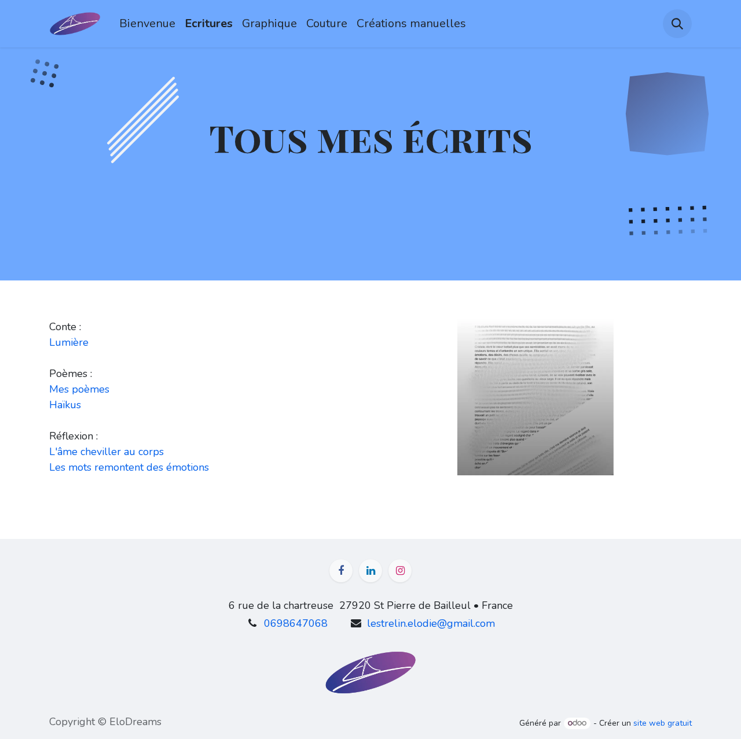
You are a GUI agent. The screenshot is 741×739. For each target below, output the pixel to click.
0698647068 (296, 623)
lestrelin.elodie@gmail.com (431, 623)
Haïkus (65, 405)
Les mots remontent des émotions (129, 467)
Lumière (69, 342)
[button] (677, 23)
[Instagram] (400, 570)
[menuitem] (147, 23)
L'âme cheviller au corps (106, 452)
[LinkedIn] (370, 570)
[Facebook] (341, 570)
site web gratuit (662, 723)
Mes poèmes (79, 389)
